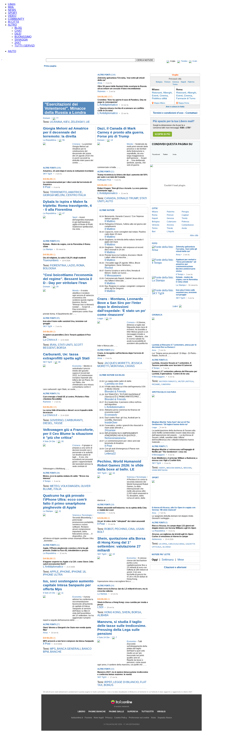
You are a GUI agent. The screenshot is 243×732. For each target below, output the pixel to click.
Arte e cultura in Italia (175, 107)
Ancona (170, 225)
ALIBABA (103, 615)
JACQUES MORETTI (117, 363)
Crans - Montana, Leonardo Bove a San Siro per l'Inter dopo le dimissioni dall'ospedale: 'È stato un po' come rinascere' (121, 306)
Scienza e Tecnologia (116, 70)
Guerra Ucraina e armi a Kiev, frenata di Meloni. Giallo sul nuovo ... (122, 271)
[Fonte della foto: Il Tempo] (163, 262)
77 (57, 118)
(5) (49, 558)
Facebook (156, 154)
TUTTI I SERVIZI (25, 45)
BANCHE (55, 651)
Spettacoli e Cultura (90, 70)
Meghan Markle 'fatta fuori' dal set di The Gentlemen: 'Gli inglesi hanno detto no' (171, 423)
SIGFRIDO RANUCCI (168, 381)
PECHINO (121, 529)
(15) (50, 407)
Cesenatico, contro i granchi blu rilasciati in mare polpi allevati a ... (124, 426)
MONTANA (117, 366)
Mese (181, 559)
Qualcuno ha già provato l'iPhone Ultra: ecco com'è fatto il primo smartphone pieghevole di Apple (65, 501)
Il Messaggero (113, 275)
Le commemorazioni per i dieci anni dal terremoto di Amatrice (122, 442)
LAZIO (71, 265)
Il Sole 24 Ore (49, 441)
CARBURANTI (73, 420)
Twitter (165, 154)
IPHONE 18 (78, 571)
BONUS (108, 685)
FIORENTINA (58, 265)
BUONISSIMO (23, 36)
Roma (154, 215)
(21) (105, 171)
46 (59, 362)
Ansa (100, 83)
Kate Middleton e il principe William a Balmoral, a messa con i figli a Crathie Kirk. (174, 459)
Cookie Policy (120, 717)
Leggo (100, 318)
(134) (107, 75)
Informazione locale (173, 70)
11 (60, 511)
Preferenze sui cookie (139, 717)
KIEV (66, 121)
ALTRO (12, 24)
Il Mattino (110, 221)
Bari (154, 231)
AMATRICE (75, 192)
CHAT (18, 30)
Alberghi (167, 92)
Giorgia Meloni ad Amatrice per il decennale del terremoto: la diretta (65, 132)
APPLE (54, 571)
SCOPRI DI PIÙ (162, 134)
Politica (76, 70)
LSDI (100, 607)
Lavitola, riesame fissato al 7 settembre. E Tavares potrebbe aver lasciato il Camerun (172, 364)
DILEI (18, 33)
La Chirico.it (50, 339)
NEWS (12, 10)
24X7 (18, 42)
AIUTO (12, 51)
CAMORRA (165, 384)
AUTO (109, 201)
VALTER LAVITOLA (185, 381)
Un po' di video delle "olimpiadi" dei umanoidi (121, 521)
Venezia (155, 225)
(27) (51, 624)
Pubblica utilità (159, 98)
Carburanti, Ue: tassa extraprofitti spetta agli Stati (66, 356)
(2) (49, 332)
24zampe (110, 430)
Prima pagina (50, 66)
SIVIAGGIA (21, 39)
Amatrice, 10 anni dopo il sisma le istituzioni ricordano (68, 171)
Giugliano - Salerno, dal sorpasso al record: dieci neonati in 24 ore (124, 248)
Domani (46, 118)
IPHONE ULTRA (53, 574)
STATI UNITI (65, 344)
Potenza (185, 221)
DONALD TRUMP (127, 198)
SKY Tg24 (47, 174)
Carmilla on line (114, 383)
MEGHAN (187, 468)
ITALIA (57, 489)
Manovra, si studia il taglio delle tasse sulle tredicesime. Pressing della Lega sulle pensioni (121, 627)
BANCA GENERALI (69, 648)
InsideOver (111, 422)
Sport (102, 70)
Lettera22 (110, 453)
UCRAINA (56, 121)
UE (88, 121)
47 (63, 213)
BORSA (61, 347)
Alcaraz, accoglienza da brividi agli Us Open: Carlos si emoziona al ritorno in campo (173, 535)
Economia (58, 70)
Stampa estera (191, 70)
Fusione (88, 717)
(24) (105, 585)
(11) (51, 545)
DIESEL (48, 423)
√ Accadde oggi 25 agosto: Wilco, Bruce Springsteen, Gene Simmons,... (122, 264)
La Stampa (48, 249)
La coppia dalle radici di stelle (118, 381)
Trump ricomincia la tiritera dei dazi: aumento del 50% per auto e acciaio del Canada (122, 176)
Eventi (155, 95)
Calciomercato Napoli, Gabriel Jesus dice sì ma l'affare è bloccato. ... (124, 279)
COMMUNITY (16, 18)
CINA (131, 529)
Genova (175, 82)
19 (110, 318)
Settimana (168, 559)
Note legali (99, 717)
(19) (105, 504)
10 (114, 554)
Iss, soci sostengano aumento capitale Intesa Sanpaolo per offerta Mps (68, 585)
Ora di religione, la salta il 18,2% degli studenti (64, 258)
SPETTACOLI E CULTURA (164, 392)
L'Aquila (170, 231)
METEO (54, 486)
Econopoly (111, 414)
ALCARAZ (166, 547)
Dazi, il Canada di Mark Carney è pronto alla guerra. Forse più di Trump (120, 132)
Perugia (185, 212)
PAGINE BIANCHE (97, 711)
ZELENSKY (78, 121)
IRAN (53, 344)
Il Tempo (47, 481)
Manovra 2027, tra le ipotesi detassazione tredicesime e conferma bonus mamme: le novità (122, 673)
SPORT (12, 13)
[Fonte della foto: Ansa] (163, 250)
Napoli (183, 82)
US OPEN (163, 544)
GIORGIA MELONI (54, 195)
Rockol (109, 267)
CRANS (130, 366)
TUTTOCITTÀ (148, 711)
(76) (51, 393)
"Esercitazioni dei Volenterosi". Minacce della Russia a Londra (65, 108)
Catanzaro (171, 221)
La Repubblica (49, 140)
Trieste (170, 228)
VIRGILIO (161, 711)
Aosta (184, 228)
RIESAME (156, 384)
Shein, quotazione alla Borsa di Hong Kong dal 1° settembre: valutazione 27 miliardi (121, 544)
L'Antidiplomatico (108, 104)
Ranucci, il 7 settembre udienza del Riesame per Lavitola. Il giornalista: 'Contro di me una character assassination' (174, 373)
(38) (51, 473)
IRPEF (108, 682)
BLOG (18, 27)
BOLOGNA (49, 268)
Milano (155, 212)
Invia (174, 154)
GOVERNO (56, 420)
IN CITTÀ (13, 21)
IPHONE (65, 571)
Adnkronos (157, 539)
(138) (104, 185)
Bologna (159, 82)
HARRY (162, 468)
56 (63, 140)
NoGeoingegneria (115, 438)
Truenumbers (51, 260)
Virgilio (175, 75)
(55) (51, 241)
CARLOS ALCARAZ (176, 544)
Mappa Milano (159, 103)
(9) (160, 360)
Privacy (109, 717)
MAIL (11, 7)
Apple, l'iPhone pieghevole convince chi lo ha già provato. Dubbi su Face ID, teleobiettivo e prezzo (65, 549)
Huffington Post (104, 180)
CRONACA (157, 315)
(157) (105, 97)
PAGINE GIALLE (116, 711)
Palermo (191, 82)
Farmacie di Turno (185, 98)
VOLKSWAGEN (70, 486)
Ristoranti (157, 92)
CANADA (110, 198)
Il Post (46, 187)
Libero (11, 4)
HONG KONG (112, 612)
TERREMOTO (58, 192)
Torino (175, 84)
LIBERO (81, 711)
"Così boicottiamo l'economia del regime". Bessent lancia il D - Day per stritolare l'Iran (68, 279)
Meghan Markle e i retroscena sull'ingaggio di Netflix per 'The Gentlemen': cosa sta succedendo (173, 451)
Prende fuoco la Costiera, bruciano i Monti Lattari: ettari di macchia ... (123, 256)
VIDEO (12, 16)
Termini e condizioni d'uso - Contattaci (175, 112)
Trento (184, 218)
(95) (51, 318)
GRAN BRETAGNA (159, 470)
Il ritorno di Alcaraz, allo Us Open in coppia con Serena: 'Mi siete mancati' (173, 508)
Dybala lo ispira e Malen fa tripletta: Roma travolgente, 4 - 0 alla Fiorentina (67, 205)
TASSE (58, 423)
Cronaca (48, 70)
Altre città (194, 235)
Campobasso (188, 225)
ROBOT (108, 529)
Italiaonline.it (77, 717)
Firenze (167, 82)
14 (112, 140)
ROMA (80, 265)
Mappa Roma (183, 103)
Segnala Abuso (165, 717)
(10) (105, 669)
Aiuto (153, 717)
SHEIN (126, 612)
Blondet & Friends (115, 391)
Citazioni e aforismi (175, 567)
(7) (160, 446)
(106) (52, 168)
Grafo (194, 61)
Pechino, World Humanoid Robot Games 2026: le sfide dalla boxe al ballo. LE (120, 465)
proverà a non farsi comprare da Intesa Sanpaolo (68, 641)
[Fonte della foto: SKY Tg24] (163, 293)
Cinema (164, 95)
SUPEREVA (132, 711)
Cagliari (185, 215)
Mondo (68, 70)
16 (114, 473)
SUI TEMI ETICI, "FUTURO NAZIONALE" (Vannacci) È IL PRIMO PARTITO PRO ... (123, 395)
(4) (49, 179)
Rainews (101, 91)
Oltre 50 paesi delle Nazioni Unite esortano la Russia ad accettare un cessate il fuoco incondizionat (122, 87)
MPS (53, 648)
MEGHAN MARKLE (174, 468)
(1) (49, 254)
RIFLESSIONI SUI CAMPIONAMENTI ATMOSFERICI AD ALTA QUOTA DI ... (121, 434)
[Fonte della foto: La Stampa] (163, 280)
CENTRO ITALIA (76, 195)
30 (57, 286)
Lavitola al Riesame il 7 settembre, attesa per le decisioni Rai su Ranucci (174, 346)
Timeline (184, 61)
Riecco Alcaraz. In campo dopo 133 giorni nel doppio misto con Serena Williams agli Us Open (174, 527)
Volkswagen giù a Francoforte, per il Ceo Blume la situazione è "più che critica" (68, 433)
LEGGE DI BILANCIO (126, 682)
